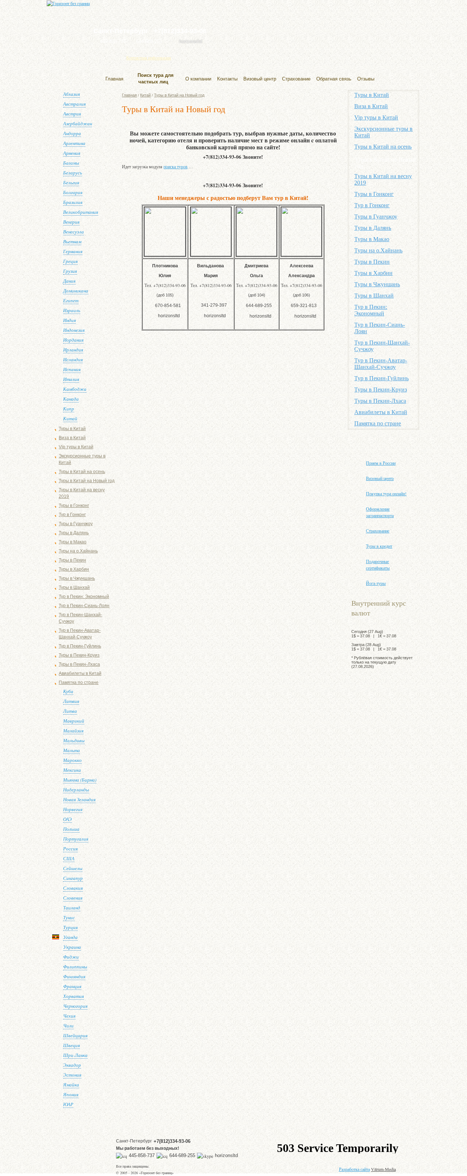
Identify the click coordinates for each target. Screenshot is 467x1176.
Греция (70, 261)
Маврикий (73, 720)
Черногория (75, 1006)
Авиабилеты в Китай (80, 673)
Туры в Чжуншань (77, 578)
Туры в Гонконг (74, 505)
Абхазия (71, 94)
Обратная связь (333, 79)
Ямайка (71, 1084)
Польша (71, 829)
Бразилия (72, 202)
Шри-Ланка (75, 1055)
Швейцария (75, 1035)
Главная (114, 79)
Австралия (74, 104)
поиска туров (175, 166)
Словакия (73, 888)
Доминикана (75, 290)
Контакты (227, 79)
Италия (71, 379)
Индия (69, 320)
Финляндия (74, 976)
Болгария (72, 192)
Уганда (70, 937)
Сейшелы (72, 868)
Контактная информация (148, 57)
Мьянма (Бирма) (79, 779)
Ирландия (73, 349)
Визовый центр (259, 79)
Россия (70, 848)
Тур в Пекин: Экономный (84, 596)
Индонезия (74, 330)
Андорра (72, 133)
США (68, 858)
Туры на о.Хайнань (78, 551)
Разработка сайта (354, 1169)
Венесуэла (73, 231)
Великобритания (80, 212)
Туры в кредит (379, 546)
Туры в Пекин (72, 560)
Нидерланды (76, 789)
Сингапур (73, 878)
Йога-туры (376, 583)
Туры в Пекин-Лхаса (79, 664)
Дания (69, 281)
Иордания (73, 340)
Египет (70, 300)
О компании (198, 79)
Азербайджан (77, 123)
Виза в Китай (72, 437)
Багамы (71, 163)
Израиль (71, 310)
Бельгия (71, 182)
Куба (68, 691)
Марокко (72, 760)
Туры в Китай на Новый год (87, 480)
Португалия (75, 838)
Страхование (296, 79)
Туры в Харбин (74, 569)
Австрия (72, 113)
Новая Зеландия (79, 799)
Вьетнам (72, 241)
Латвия (71, 701)
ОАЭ (67, 819)
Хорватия (73, 996)
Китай (70, 418)
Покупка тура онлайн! (386, 493)
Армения (71, 153)
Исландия (73, 359)
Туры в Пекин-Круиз (79, 655)
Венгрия (71, 222)
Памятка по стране (79, 682)
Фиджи (71, 956)
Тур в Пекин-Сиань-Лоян (84, 605)
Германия (72, 251)
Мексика (72, 770)
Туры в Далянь (74, 532)
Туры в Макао (72, 541)
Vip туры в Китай (76, 446)
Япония (70, 1094)
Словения (72, 897)
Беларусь (72, 172)
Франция (72, 986)
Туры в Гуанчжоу (76, 523)
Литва (70, 711)
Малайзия (73, 730)
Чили (68, 1025)
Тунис (69, 917)
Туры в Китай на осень (82, 471)
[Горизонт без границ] (68, 3)
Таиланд (71, 907)
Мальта (71, 750)
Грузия (70, 271)
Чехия (69, 1015)
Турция (70, 927)
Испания (72, 369)
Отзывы (365, 79)
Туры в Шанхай (74, 587)
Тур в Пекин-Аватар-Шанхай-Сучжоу (380, 363)
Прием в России (380, 463)
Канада (71, 399)
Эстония (72, 1074)
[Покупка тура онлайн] (351, 27)
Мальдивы (74, 740)
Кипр (68, 408)
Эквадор (72, 1065)
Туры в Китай (72, 428)
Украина (72, 947)
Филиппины (75, 966)
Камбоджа (74, 389)
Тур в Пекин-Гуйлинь (80, 646)
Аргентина (74, 143)
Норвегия (72, 809)
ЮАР (68, 1104)
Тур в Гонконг (72, 514)
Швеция (71, 1045)
